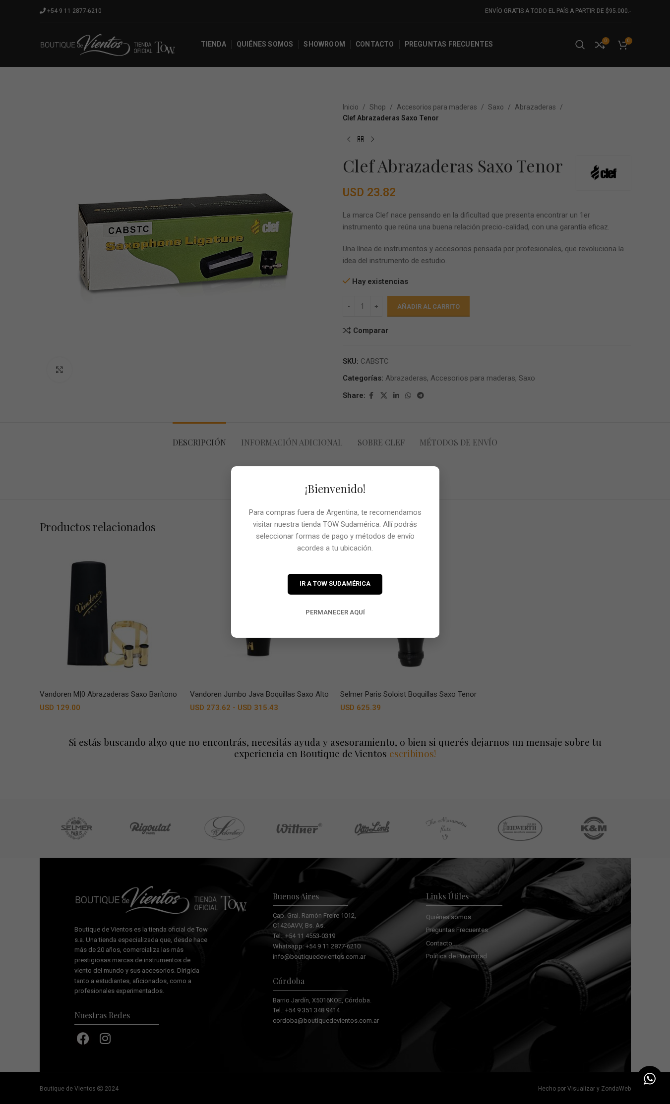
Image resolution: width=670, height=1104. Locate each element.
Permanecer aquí (335, 612)
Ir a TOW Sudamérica (335, 583)
